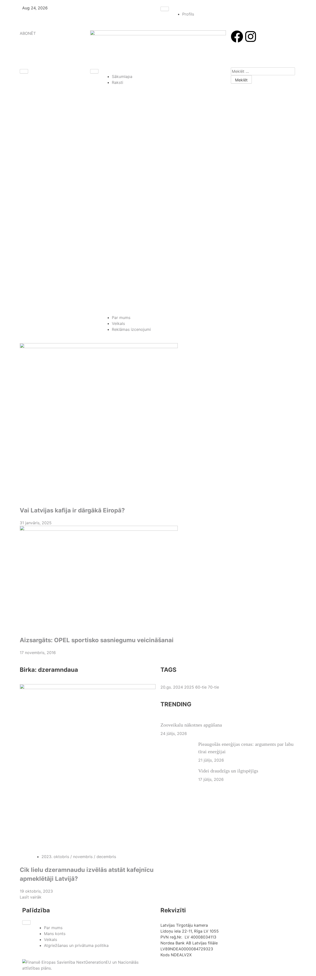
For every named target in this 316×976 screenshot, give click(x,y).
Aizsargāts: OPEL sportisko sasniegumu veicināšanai (97, 640)
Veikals (118, 323)
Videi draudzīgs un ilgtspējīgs (228, 770)
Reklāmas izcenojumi (131, 329)
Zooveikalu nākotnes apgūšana (191, 725)
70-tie (213, 687)
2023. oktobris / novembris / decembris (78, 856)
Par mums (121, 317)
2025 (189, 687)
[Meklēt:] (263, 71)
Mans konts (54, 933)
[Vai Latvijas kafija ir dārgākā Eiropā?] (158, 422)
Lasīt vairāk (30, 897)
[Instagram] (250, 36)
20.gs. (166, 687)
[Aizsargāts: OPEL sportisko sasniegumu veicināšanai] (158, 578)
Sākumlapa (122, 76)
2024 (178, 687)
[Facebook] (237, 36)
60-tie (201, 687)
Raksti (117, 82)
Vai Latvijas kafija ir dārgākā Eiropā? (72, 510)
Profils (188, 14)
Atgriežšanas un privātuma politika (76, 945)
